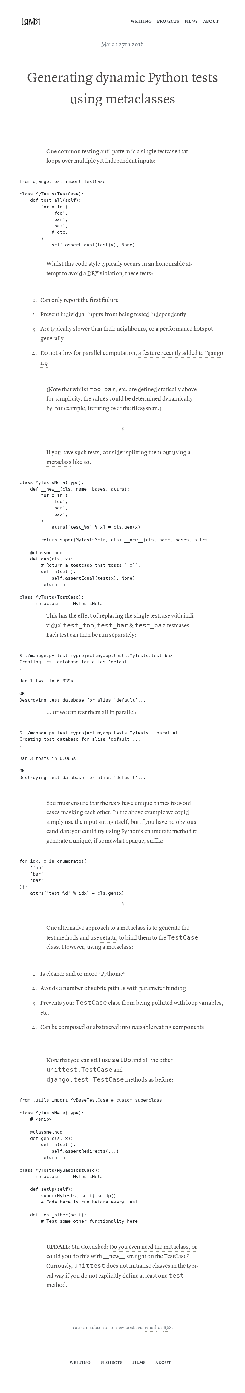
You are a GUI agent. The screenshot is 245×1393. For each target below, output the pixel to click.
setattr (108, 937)
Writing (141, 21)
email (151, 1328)
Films (191, 21)
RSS (167, 1328)
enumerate (157, 831)
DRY (93, 273)
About (211, 21)
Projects (168, 21)
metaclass (58, 462)
